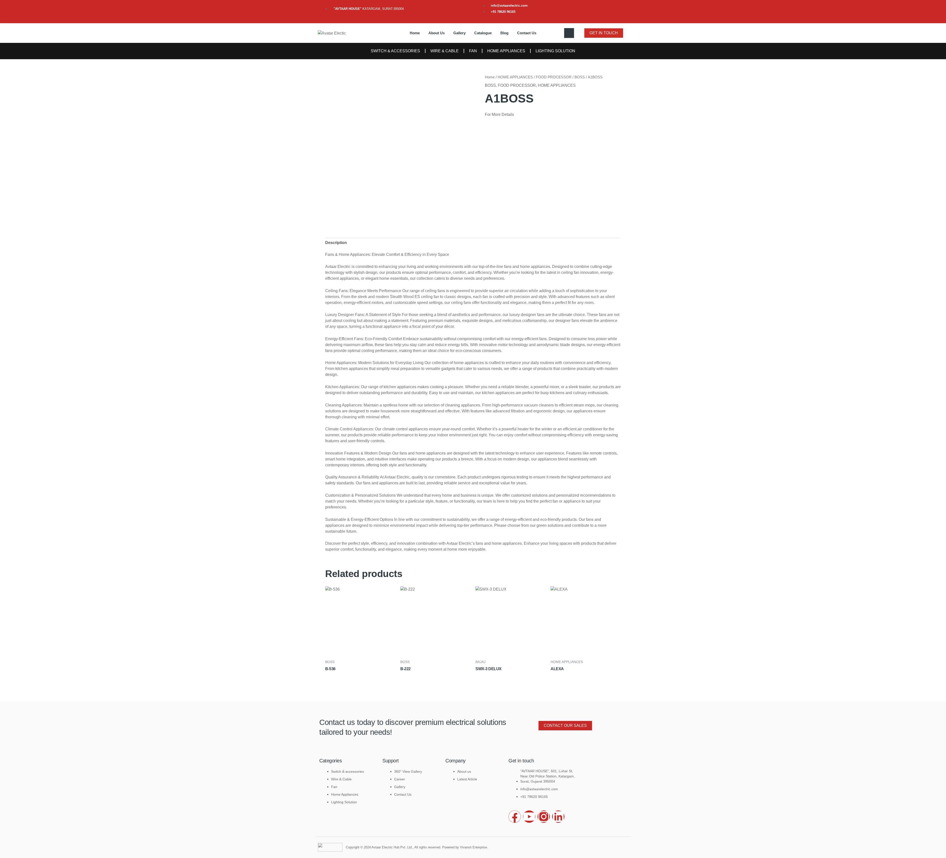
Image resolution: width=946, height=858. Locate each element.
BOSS (579, 77)
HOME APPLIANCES (506, 51)
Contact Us (526, 33)
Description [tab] (336, 243)
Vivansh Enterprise (473, 847)
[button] (569, 33)
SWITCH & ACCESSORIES (395, 51)
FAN (473, 51)
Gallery (459, 33)
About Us (436, 33)
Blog (504, 33)
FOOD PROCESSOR (554, 77)
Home (415, 33)
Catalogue (483, 33)
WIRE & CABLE (444, 51)
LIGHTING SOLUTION (555, 51)
